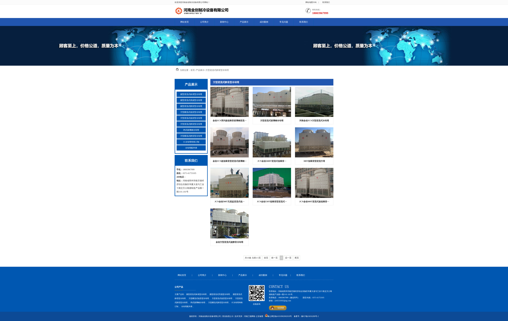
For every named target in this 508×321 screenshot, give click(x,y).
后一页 (288, 258)
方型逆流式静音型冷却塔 (217, 70)
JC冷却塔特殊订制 (191, 142)
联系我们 (326, 2)
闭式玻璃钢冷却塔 (191, 130)
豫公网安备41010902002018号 (280, 316)
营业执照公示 (227, 316)
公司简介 (204, 22)
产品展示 (244, 22)
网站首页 (184, 22)
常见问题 (284, 22)
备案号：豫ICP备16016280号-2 (306, 316)
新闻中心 (224, 22)
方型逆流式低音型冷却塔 (191, 118)
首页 (192, 70)
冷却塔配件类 (191, 148)
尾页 (297, 258)
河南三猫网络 (249, 316)
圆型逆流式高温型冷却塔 (191, 100)
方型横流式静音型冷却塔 (191, 136)
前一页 (274, 258)
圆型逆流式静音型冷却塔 (191, 106)
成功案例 (264, 22)
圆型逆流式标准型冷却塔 (191, 94)
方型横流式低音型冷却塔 (191, 112)
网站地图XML (311, 2)
